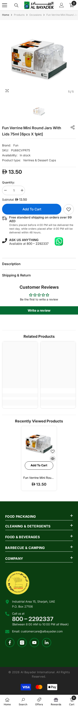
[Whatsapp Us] (59, 241)
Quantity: (8, 182)
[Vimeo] (46, 642)
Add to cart (31, 209)
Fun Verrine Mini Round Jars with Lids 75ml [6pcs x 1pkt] (39, 478)
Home (5, 14)
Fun (15, 145)
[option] (39, 59)
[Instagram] (22, 642)
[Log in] (61, 5)
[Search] (16, 5)
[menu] (4, 5)
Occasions (35, 14)
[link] (68, 209)
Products (19, 14)
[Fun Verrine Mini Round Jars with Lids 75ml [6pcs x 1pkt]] (39, 443)
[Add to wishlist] (53, 451)
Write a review (39, 310)
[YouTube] (34, 642)
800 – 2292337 (37, 244)
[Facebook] (9, 642)
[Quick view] (53, 459)
